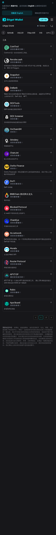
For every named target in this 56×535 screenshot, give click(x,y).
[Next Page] (51, 317)
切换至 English (17, 13)
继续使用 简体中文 (42, 13)
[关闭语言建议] (52, 3)
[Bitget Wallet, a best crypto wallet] (13, 19)
